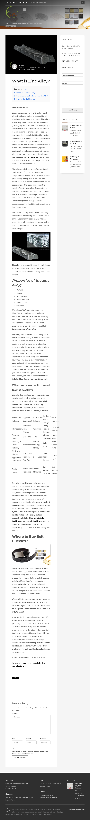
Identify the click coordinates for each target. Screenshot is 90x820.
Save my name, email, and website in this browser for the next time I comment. (30, 752)
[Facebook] (7, 2)
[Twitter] (13, 2)
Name (14, 739)
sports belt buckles (31, 521)
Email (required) (68, 75)
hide (25, 89)
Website (43, 739)
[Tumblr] (23, 2)
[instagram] (17, 2)
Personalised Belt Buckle (27, 69)
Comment (15, 713)
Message (65, 83)
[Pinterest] (27, 2)
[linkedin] (20, 2)
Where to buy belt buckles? (78, 786)
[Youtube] (10, 2)
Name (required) (68, 67)
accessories (33, 157)
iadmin (21, 66)
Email (28, 739)
